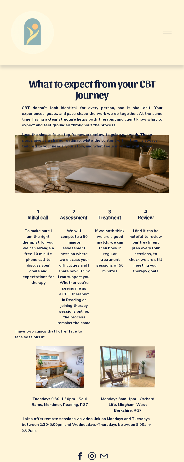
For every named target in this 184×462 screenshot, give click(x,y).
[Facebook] (80, 456)
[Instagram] (92, 456)
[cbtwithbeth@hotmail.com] (104, 456)
